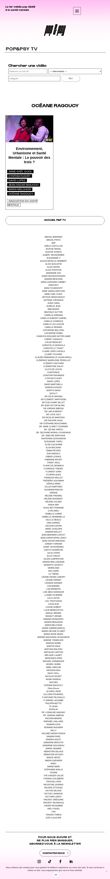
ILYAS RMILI (53, 511)
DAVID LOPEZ (17, 180)
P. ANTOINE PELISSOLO (53, 697)
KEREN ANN (53, 568)
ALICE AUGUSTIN (53, 264)
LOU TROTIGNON (53, 601)
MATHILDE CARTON (53, 652)
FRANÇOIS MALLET (53, 477)
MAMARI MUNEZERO (53, 619)
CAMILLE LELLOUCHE (53, 324)
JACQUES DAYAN (53, 526)
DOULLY (53, 393)
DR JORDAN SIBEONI (53, 408)
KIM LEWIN (53, 571)
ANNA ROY (53, 285)
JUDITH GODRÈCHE (53, 550)
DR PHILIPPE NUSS (53, 420)
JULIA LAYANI (53, 553)
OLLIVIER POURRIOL (53, 694)
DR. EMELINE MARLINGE (53, 435)
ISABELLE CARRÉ (53, 514)
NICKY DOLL (53, 673)
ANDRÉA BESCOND (53, 279)
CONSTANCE (53, 372)
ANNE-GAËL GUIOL (20, 171)
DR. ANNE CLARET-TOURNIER (53, 426)
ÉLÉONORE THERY (53, 441)
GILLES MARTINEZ (53, 486)
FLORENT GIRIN (53, 471)
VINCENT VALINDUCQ (53, 802)
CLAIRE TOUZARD (53, 354)
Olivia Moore (53, 688)
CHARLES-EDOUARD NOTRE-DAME (53, 336)
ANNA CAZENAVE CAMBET (53, 282)
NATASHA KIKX (53, 670)
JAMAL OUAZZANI (53, 529)
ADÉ (53, 243)
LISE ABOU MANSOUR (53, 592)
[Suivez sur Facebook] (60, 861)
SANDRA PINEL (53, 736)
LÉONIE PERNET (53, 580)
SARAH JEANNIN (53, 748)
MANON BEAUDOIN (53, 622)
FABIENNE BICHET (53, 459)
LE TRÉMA (53, 574)
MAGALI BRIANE (53, 613)
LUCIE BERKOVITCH (53, 610)
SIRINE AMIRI (53, 766)
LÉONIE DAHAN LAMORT (53, 577)
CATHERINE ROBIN (53, 333)
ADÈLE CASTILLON (53, 246)
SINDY (53, 763)
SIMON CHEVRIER (53, 760)
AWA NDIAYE (53, 309)
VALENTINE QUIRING (53, 784)
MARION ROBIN (53, 643)
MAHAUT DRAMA (53, 616)
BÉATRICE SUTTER (53, 312)
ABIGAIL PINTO (53, 240)
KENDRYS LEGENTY (53, 565)
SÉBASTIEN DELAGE (53, 751)
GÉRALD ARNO (53, 483)
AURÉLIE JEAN (53, 306)
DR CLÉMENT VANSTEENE (53, 399)
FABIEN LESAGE (53, 456)
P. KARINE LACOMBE (53, 700)
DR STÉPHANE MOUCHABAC (53, 423)
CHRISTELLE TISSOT (53, 348)
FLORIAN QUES (53, 474)
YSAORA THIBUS (53, 815)
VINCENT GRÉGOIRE (53, 799)
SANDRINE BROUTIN (53, 742)
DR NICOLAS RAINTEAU (53, 417)
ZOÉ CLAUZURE (53, 818)
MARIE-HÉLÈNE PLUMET (53, 631)
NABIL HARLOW (53, 667)
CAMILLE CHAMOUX (53, 321)
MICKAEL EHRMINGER (53, 661)
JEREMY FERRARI (53, 544)
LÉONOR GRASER (53, 583)
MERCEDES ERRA (53, 658)
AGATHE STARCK (53, 252)
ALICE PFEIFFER (53, 270)
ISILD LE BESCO (53, 520)
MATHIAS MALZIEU (53, 649)
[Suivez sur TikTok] (49, 861)
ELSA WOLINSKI (53, 447)
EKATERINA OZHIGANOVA (53, 438)
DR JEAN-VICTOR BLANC (53, 405)
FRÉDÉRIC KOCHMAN (53, 480)
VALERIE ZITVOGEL (53, 787)
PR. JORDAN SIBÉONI (53, 715)
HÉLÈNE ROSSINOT (53, 499)
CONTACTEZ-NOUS (54, 853)
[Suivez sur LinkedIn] (71, 861)
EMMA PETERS (53, 450)
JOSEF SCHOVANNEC (53, 547)
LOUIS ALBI (53, 604)
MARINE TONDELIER (53, 640)
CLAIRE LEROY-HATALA (53, 351)
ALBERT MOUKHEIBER (53, 255)
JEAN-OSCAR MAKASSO (24, 184)
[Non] (106, 871)
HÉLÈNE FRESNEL (53, 496)
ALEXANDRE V (53, 258)
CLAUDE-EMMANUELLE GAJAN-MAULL (53, 357)
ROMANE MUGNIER (53, 727)
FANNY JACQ (53, 462)
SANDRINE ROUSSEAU (53, 745)
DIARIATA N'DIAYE (53, 387)
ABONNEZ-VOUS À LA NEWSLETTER (55, 843)
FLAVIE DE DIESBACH (53, 465)
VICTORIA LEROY (53, 796)
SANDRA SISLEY (53, 739)
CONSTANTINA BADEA (53, 375)
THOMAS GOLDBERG (53, 778)
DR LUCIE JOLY (53, 414)
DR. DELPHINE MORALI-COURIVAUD (53, 432)
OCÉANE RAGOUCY (21, 193)
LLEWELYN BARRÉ (53, 595)
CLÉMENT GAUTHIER (53, 363)
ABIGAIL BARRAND (53, 237)
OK (55, 875)
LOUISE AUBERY (53, 607)
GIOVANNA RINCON (53, 490)
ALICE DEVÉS (53, 267)
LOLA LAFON (53, 598)
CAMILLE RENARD (53, 327)
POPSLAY (53, 709)
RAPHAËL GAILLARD (53, 721)
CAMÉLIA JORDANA (53, 315)
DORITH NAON (53, 390)
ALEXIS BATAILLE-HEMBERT (53, 261)
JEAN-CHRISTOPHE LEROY (53, 538)
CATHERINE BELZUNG (53, 330)
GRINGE (53, 493)
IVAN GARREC (53, 523)
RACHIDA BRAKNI (53, 718)
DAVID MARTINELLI (53, 384)
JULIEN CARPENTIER (53, 559)
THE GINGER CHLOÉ (53, 775)
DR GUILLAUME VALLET (53, 402)
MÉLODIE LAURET (53, 655)
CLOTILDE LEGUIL (53, 369)
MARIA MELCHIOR (20, 189)
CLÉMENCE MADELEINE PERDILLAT (53, 360)
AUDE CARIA (53, 303)
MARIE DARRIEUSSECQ (53, 628)
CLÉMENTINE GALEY (53, 366)
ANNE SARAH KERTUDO (53, 291)
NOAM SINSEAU (53, 679)
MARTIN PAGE (53, 646)
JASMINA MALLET (53, 532)
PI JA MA (53, 706)
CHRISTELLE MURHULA (53, 345)
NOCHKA (53, 682)
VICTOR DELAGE (53, 790)
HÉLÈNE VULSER (53, 502)
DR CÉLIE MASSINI (53, 396)
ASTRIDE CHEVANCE (53, 300)
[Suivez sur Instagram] (39, 861)
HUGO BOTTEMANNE (53, 508)
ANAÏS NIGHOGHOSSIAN (53, 276)
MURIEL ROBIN (53, 664)
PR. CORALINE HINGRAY (53, 712)
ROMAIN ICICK (53, 724)
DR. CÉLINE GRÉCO (53, 429)
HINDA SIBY (53, 505)
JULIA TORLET (53, 556)
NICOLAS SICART (53, 676)
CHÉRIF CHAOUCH (53, 339)
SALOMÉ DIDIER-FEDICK (53, 733)
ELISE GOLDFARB (53, 444)
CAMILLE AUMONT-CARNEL (53, 318)
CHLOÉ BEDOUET (53, 342)
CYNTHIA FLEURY (20, 176)
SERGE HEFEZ (53, 757)
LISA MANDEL (53, 586)
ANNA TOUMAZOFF (53, 288)
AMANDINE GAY (53, 273)
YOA (53, 812)
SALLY (53, 730)
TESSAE (53, 772)
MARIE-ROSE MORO (53, 634)
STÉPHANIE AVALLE (53, 769)
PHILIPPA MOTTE (53, 703)
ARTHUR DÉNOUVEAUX (53, 297)
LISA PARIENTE (53, 589)
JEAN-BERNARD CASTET (53, 535)
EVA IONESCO (53, 453)
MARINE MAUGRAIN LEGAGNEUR (53, 637)
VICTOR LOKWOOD (53, 793)
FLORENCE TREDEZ (53, 468)
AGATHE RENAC (53, 249)
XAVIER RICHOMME (53, 805)
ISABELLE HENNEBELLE (53, 517)
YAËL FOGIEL (53, 808)
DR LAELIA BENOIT (53, 411)
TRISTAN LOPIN (53, 781)
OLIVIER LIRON (53, 691)
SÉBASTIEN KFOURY (53, 754)
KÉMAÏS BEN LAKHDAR (53, 562)
